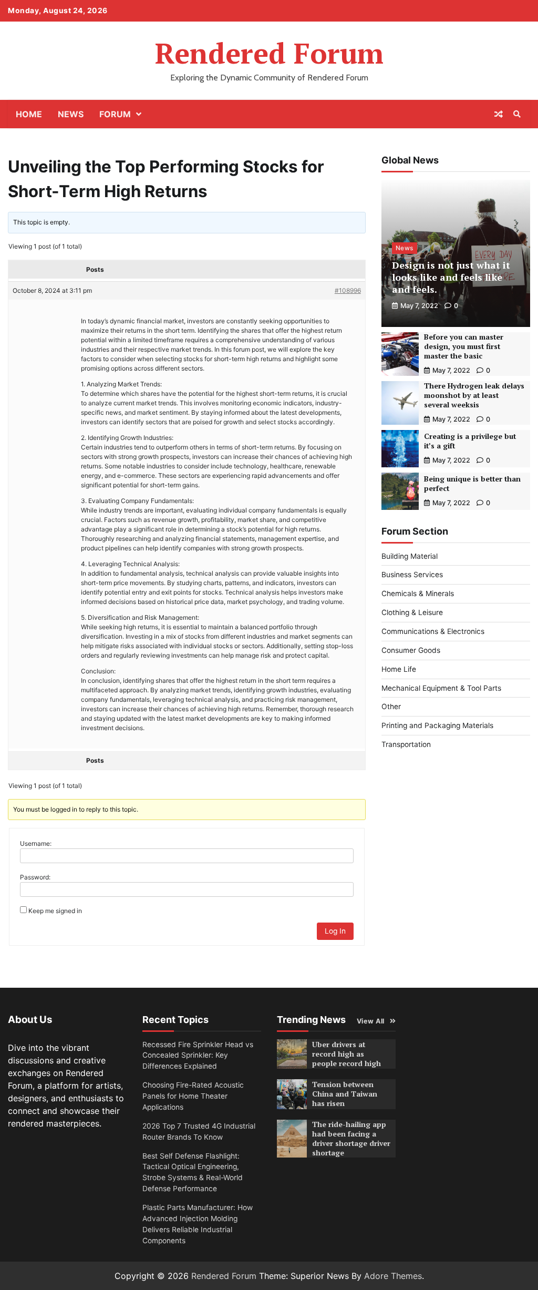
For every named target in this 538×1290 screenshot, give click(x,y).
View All (371, 1021)
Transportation (406, 744)
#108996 (348, 290)
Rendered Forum (269, 52)
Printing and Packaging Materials (437, 725)
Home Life (398, 669)
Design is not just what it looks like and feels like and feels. (451, 277)
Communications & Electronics (432, 631)
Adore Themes (393, 1276)
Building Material (409, 556)
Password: (35, 877)
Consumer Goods (410, 650)
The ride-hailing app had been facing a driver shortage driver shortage (351, 1139)
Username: (35, 843)
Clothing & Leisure (412, 612)
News (71, 114)
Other (391, 706)
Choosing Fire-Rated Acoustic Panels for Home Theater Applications (193, 1096)
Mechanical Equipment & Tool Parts (441, 688)
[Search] (517, 114)
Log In (335, 931)
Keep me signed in (55, 911)
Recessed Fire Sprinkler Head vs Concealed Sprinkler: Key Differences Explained (197, 1055)
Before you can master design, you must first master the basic (463, 346)
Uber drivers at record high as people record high (346, 1054)
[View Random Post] (498, 114)
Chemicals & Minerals (417, 593)
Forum (115, 114)
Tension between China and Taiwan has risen (344, 1094)
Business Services (412, 574)
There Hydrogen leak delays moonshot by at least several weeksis (474, 395)
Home (29, 114)
